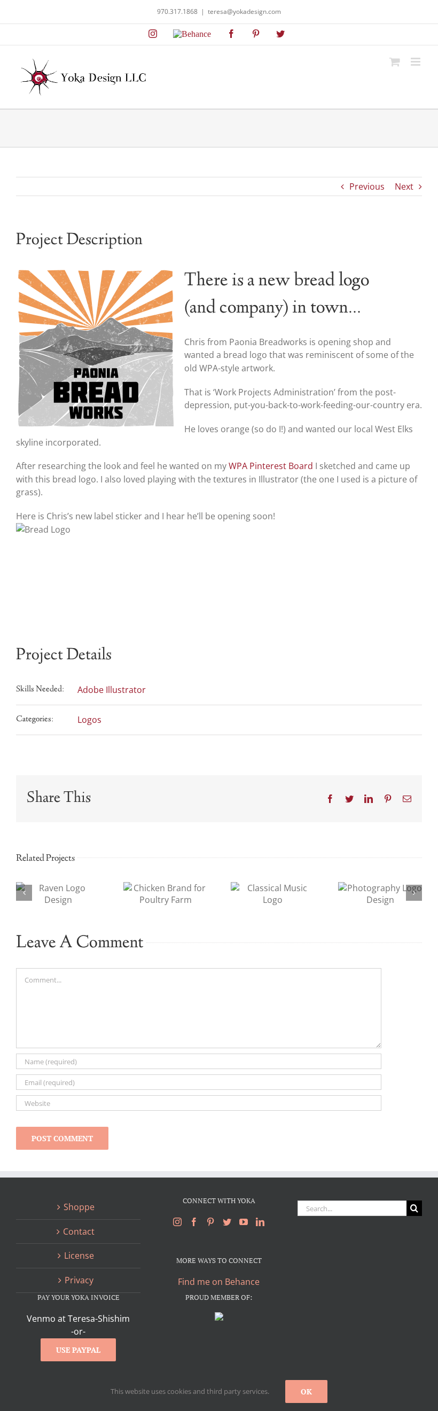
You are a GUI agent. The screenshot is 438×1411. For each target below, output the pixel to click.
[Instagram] (177, 1222)
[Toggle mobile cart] (394, 61)
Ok (306, 1391)
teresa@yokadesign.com (244, 11)
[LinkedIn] (260, 1222)
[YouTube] (243, 1222)
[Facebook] (194, 1222)
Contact (79, 1231)
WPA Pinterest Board (271, 466)
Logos (89, 720)
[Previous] (24, 893)
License (79, 1255)
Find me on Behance (219, 1282)
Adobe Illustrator (111, 690)
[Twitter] (227, 1222)
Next (404, 186)
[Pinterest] (210, 1222)
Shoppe (79, 1207)
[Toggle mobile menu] (416, 61)
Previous (367, 186)
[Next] (414, 893)
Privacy (79, 1280)
